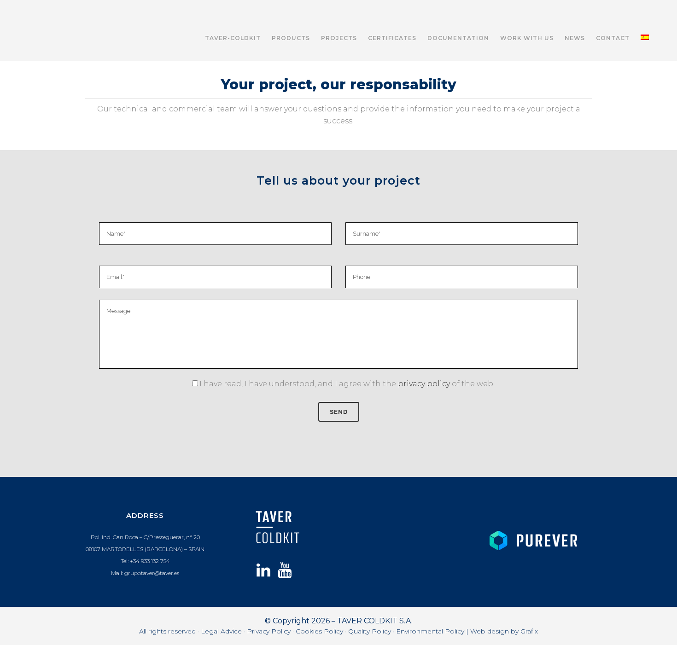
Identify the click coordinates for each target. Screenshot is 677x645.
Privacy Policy (269, 631)
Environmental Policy (430, 631)
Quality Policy (369, 631)
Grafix (529, 631)
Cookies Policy (319, 631)
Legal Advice (221, 631)
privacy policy (424, 383)
